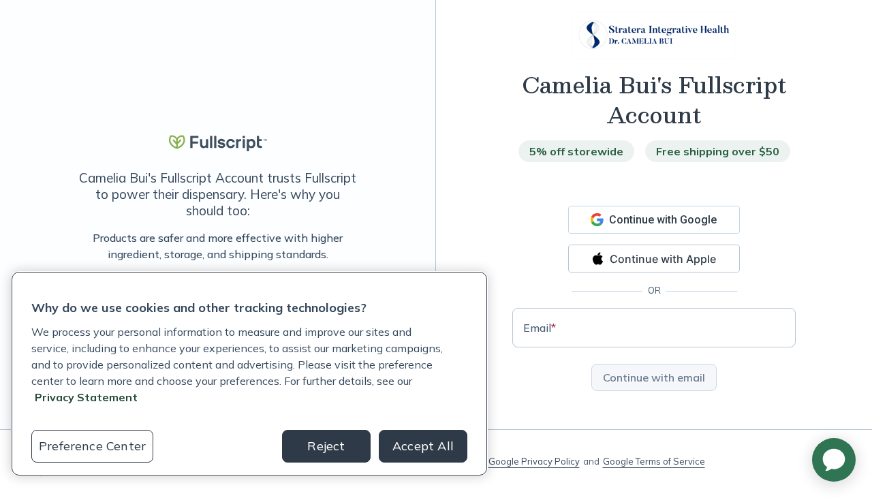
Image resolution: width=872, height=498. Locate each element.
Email (539, 327)
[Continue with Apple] (654, 258)
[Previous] (76, 246)
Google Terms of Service (654, 461)
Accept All (423, 446)
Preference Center (92, 446)
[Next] (359, 246)
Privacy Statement (86, 397)
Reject (326, 446)
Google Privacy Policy (534, 461)
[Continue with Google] (654, 219)
